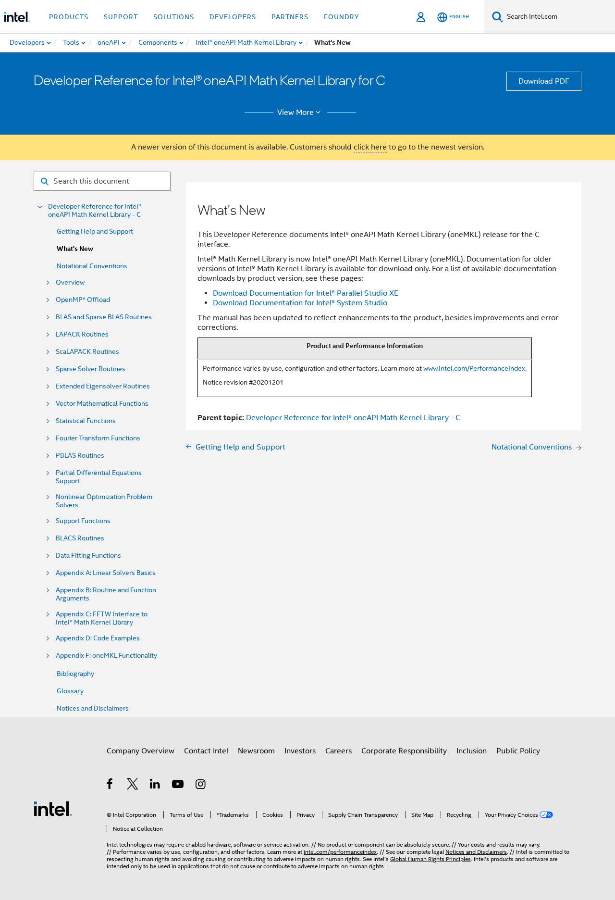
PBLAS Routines (80, 455)
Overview (70, 282)
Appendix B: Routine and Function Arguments (106, 594)
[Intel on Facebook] (110, 785)
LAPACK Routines (82, 334)
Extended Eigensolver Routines (103, 386)
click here (370, 147)
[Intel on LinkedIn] (155, 785)
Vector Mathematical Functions (102, 404)
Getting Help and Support (95, 231)
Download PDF (543, 81)
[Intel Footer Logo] (53, 808)
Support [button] (121, 16)
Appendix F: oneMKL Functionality (106, 655)
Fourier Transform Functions (98, 438)
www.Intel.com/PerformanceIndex (474, 368)
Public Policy (518, 751)
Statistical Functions (86, 421)
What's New (75, 248)
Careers (338, 751)
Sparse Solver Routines (90, 369)
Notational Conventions (92, 266)
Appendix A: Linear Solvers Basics (106, 573)
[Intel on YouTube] (178, 785)
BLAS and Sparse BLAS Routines (104, 317)
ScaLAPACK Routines (87, 352)
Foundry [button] (341, 16)
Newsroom (256, 751)
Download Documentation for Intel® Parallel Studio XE (305, 293)
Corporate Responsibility (404, 751)
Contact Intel (206, 751)
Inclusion (471, 751)
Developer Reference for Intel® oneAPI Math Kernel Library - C (94, 210)
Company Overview (140, 751)
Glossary (70, 691)
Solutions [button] (173, 16)
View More (295, 112)
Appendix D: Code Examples (98, 638)
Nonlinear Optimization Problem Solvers (104, 501)
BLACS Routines (80, 538)
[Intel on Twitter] (132, 785)
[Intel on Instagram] (201, 785)
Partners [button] (289, 16)
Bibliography (75, 673)
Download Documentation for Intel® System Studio (300, 303)
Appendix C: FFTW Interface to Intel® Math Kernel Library (102, 618)
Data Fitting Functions (88, 555)
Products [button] (68, 16)
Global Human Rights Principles (430, 858)
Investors (300, 751)
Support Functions (83, 521)
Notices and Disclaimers (93, 708)
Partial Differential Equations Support (99, 477)
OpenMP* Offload (83, 300)
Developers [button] (232, 16)
